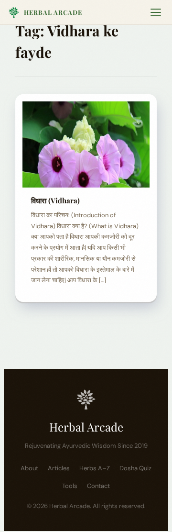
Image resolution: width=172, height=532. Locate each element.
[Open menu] (155, 12)
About (29, 468)
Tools (69, 486)
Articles (59, 468)
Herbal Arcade (53, 12)
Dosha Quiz (135, 468)
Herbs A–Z (94, 468)
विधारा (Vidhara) (55, 200)
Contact (98, 486)
